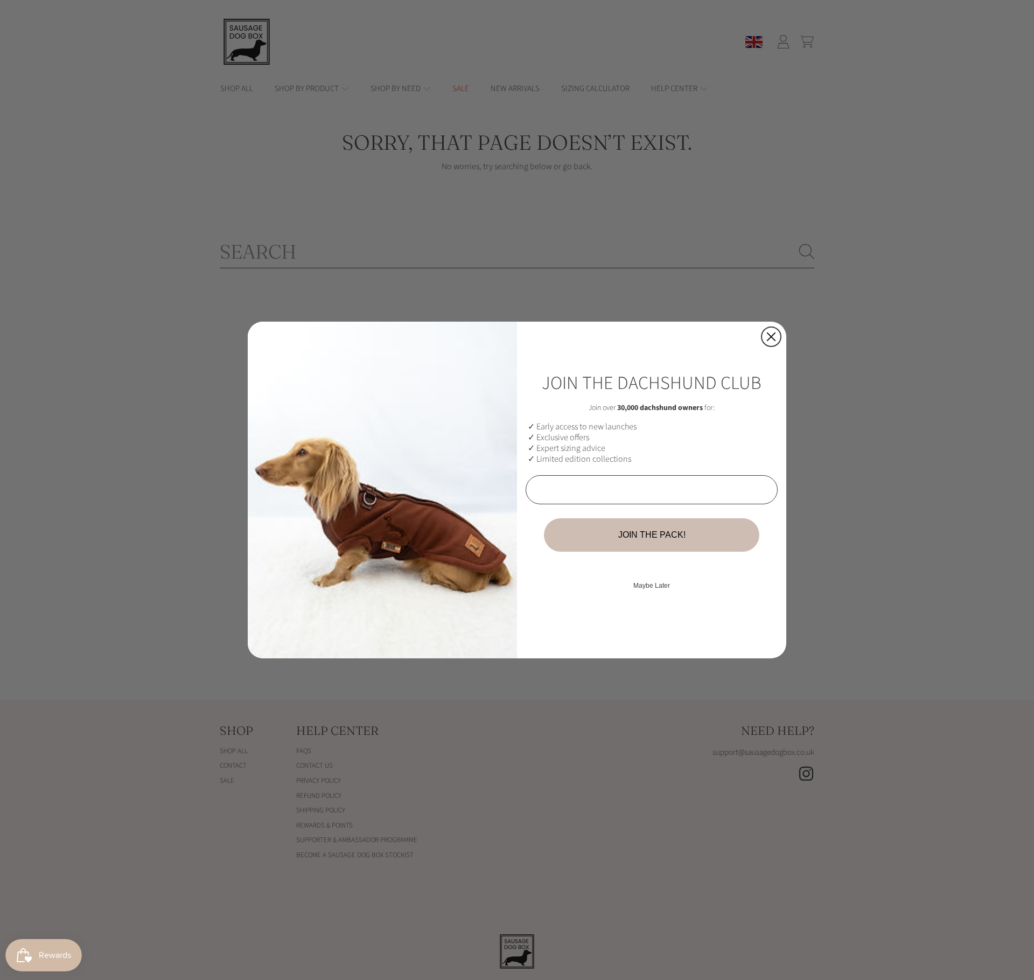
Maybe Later (651, 585)
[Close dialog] (771, 336)
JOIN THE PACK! (652, 534)
